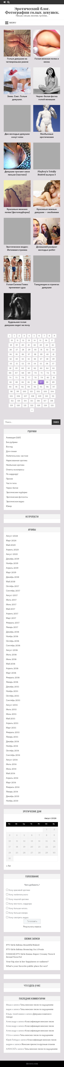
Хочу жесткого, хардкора (20, 904)
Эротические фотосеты (17, 497)
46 (35, 359)
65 (53, 368)
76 (22, 378)
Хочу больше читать (18, 908)
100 (24, 391)
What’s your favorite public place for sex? (27, 966)
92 (22, 387)
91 (16, 387)
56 (47, 364)
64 (47, 368)
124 (45, 405)
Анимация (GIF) (13, 437)
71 (42, 373)
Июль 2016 (11, 654)
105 (11, 396)
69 (29, 373)
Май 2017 (10, 609)
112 (12, 401)
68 (23, 373)
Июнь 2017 (11, 604)
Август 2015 (12, 705)
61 (29, 368)
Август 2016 (12, 650)
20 (23, 345)
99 (17, 391)
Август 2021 (12, 554)
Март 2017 (11, 618)
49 (53, 359)
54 (35, 364)
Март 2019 (11, 572)
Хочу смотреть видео (18, 917)
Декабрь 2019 (12, 559)
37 (29, 354)
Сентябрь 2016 (13, 645)
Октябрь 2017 (12, 586)
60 (22, 368)
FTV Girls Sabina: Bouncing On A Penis (25, 949)
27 (17, 350)
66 (10, 373)
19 (17, 345)
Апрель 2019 (12, 568)
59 (16, 368)
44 (23, 359)
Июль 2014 (11, 764)
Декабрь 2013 (12, 796)
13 (29, 340)
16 (46, 340)
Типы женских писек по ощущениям (36, 1005)
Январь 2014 (12, 791)
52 (23, 364)
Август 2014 (12, 760)
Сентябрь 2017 (13, 591)
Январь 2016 (12, 682)
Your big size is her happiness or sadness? (27, 961)
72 (47, 373)
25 (53, 345)
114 (25, 401)
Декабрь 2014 (12, 741)
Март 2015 (11, 728)
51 (17, 364)
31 (41, 350)
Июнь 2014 (11, 769)
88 (47, 382)
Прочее (9, 479)
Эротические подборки (16, 492)
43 (17, 359)
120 (18, 405)
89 (53, 382)
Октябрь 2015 (12, 696)
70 (35, 373)
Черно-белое (12, 488)
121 (25, 405)
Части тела (11, 483)
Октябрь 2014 (12, 750)
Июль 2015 (11, 709)
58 (10, 368)
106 (18, 396)
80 (48, 378)
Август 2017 (12, 595)
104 (52, 391)
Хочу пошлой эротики (19, 899)
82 (10, 382)
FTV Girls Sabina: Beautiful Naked (22, 945)
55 (41, 364)
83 (17, 382)
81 (54, 378)
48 (47, 359)
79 (41, 378)
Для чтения (11, 451)
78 (35, 378)
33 (53, 350)
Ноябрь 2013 (12, 801)
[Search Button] (8, 2)
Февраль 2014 (12, 787)
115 (31, 401)
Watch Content (18, 43)
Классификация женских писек (39, 1021)
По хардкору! (12, 474)
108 (32, 396)
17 (52, 340)
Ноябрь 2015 (12, 691)
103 (45, 391)
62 (35, 368)
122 (31, 405)
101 (31, 391)
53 (29, 364)
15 (40, 340)
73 (54, 373)
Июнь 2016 (11, 659)
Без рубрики (11, 442)
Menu (12, 23)
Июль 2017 (11, 600)
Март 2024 (11, 540)
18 (11, 345)
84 (23, 382)
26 (10, 350)
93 (28, 387)
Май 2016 (10, 664)
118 (51, 401)
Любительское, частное (17, 456)
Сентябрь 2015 (13, 700)
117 (45, 401)
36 (23, 354)
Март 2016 (11, 673)
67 (16, 373)
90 (10, 387)
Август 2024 (12, 536)
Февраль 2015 (13, 732)
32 (47, 350)
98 (11, 391)
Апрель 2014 (12, 778)
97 (54, 387)
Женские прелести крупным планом (38, 1044)
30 (35, 350)
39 (41, 354)
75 (16, 378)
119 (11, 405)
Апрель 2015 (12, 723)
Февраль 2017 (13, 623)
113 (18, 401)
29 (29, 350)
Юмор (9, 506)
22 (35, 345)
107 (25, 396)
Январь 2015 (12, 737)
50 (11, 364)
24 (47, 345)
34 (10, 354)
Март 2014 (11, 782)
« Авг (8, 866)
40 (47, 354)
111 (53, 396)
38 (35, 354)
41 (53, 354)
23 (41, 345)
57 (53, 364)
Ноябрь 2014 (12, 746)
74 (10, 378)
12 (23, 340)
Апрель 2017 (12, 613)
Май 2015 (10, 718)
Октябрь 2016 (12, 641)
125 (52, 405)
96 (47, 387)
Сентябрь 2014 (13, 755)
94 (35, 387)
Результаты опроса (32, 926)
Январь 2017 (12, 627)
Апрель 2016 (12, 668)
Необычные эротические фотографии (47, 137)
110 (46, 396)
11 (17, 340)
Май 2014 (10, 773)
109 (39, 396)
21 (29, 345)
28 (23, 350)
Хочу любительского (18, 894)
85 (29, 382)
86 (35, 382)
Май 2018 (10, 581)
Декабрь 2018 (12, 577)
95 (41, 387)
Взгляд (9, 447)
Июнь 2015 (11, 714)
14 (35, 340)
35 (17, 354)
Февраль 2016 (13, 677)
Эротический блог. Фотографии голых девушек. (32, 10)
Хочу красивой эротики (19, 890)
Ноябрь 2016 (12, 636)
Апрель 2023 (12, 550)
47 (41, 359)
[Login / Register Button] (5, 2)
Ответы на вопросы (15, 469)
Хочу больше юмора (18, 913)
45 (29, 359)
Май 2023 (11, 545)
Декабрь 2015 (12, 687)
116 (38, 401)
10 (12, 340)
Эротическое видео (15, 501)
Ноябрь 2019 (12, 563)
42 (10, 359)
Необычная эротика (15, 465)
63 (41, 368)
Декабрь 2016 (12, 632)
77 (29, 378)
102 (38, 391)
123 (38, 405)
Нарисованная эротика (16, 460)
